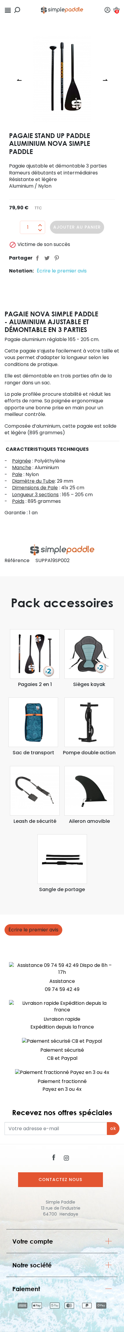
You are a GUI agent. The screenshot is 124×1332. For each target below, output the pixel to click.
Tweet (47, 258)
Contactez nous (60, 1180)
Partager (37, 258)
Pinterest (56, 258)
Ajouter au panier (77, 227)
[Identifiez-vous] (107, 9)
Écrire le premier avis (62, 271)
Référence (17, 560)
